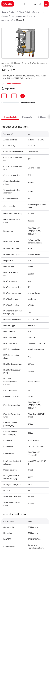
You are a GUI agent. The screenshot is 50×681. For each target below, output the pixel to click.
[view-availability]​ (28, 102)
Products (12, 12)
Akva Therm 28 (7, 20)
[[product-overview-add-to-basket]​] (22, 96)
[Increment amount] (14, 95)
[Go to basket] (29, 4)
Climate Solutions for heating (30, 12)
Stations (4, 16)
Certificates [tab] (42, 117)
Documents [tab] (27, 117)
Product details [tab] (10, 117)
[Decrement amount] (4, 95)
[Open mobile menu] (46, 4)
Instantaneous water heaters (22, 16)
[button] (34, 4)
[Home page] (7, 4)
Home (3, 12)
